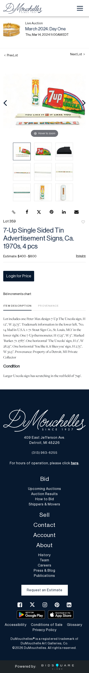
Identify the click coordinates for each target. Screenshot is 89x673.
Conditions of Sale (47, 625)
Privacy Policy (45, 630)
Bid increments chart (17, 294)
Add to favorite (83, 222)
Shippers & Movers (44, 504)
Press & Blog (44, 570)
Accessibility (16, 625)
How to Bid (44, 499)
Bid (44, 479)
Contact (44, 525)
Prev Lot (12, 55)
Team (44, 560)
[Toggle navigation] (80, 8)
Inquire (81, 256)
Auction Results (44, 494)
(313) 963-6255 (44, 452)
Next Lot (76, 54)
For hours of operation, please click (44, 463)
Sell (44, 515)
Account (44, 535)
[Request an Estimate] (44, 586)
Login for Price (18, 276)
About (44, 545)
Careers (44, 565)
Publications (44, 575)
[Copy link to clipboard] (13, 212)
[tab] (17, 307)
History (44, 555)
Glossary (74, 625)
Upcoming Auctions (44, 489)
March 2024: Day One (45, 29)
